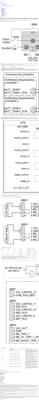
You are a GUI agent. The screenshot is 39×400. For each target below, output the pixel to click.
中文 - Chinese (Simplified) (4, 12)
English (2, 15)
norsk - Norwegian (3, 8)
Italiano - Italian (2, 9)
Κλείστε (1, 381)
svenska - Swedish (3, 13)
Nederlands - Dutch (3, 14)
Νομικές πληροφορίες (2, 373)
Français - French (3, 11)
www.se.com (1, 380)
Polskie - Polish (2, 10)
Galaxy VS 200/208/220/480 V (4, 4)
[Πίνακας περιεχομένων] (0, 6)
